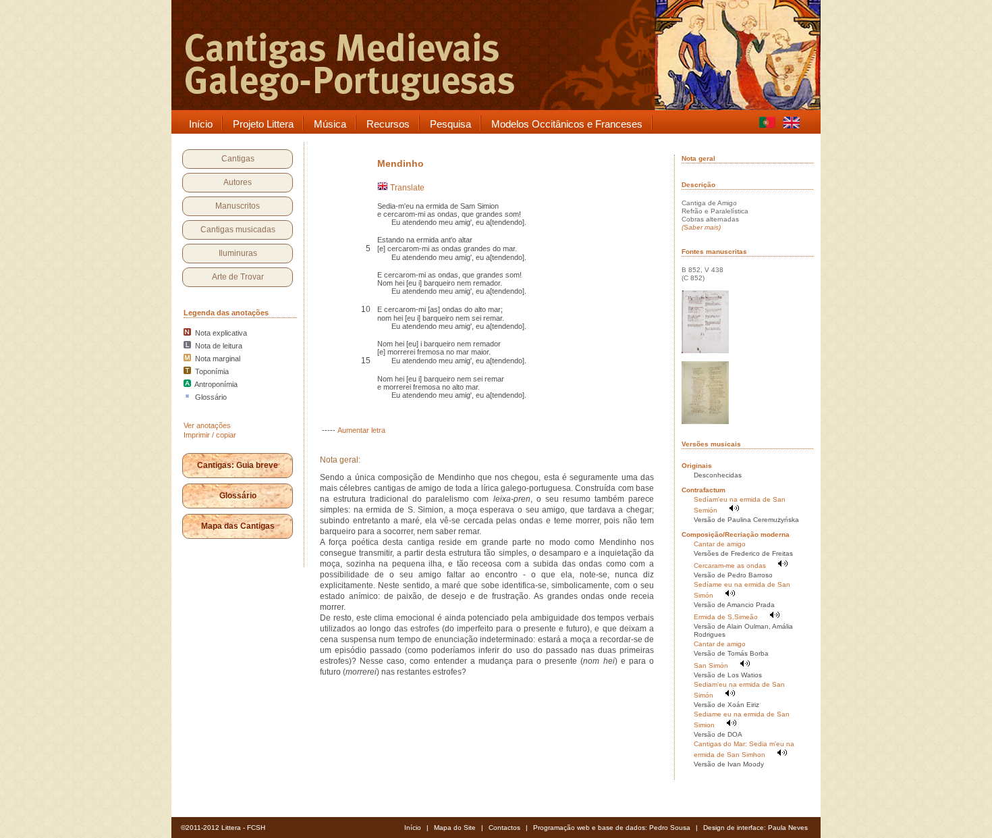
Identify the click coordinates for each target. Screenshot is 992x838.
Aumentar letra (361, 430)
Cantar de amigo (720, 544)
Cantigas (237, 158)
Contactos (504, 827)
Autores (237, 182)
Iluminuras (238, 253)
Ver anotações (207, 425)
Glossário (237, 495)
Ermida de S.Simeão (726, 617)
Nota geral (698, 158)
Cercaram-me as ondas (730, 565)
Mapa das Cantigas (238, 526)
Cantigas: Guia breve (237, 465)
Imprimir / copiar (210, 435)
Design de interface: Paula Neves (755, 827)
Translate (406, 187)
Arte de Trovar (238, 277)
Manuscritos (237, 206)
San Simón (711, 665)
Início (412, 827)
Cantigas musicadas (237, 229)
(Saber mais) (701, 227)
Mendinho (400, 163)
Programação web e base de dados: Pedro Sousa (611, 827)
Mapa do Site (455, 827)
